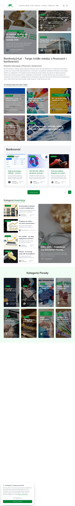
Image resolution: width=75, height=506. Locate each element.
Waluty (57, 5)
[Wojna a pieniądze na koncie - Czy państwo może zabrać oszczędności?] (11, 323)
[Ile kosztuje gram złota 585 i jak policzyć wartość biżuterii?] (29, 323)
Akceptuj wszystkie (17, 501)
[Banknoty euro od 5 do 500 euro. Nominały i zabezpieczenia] (63, 323)
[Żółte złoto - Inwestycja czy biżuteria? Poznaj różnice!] (54, 233)
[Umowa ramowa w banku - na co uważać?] (46, 292)
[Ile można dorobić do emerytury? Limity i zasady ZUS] (20, 32)
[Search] (64, 5)
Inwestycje (44, 5)
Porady (32, 5)
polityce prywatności (23, 494)
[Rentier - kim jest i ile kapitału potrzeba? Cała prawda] (63, 292)
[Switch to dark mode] (67, 5)
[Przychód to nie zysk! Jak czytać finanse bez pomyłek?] (11, 292)
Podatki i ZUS (51, 5)
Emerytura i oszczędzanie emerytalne (15, 30)
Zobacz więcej (34, 192)
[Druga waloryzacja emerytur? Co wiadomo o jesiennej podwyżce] (46, 323)
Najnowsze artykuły (24, 5)
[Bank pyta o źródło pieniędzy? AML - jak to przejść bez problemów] (29, 292)
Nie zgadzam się (18, 498)
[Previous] (65, 192)
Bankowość (37, 5)
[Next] (69, 192)
